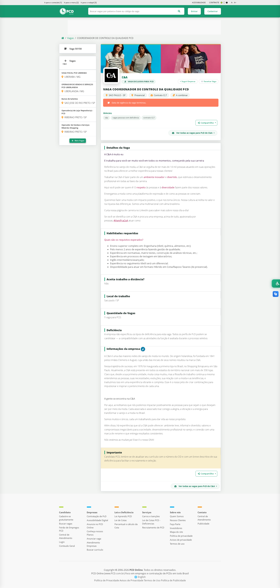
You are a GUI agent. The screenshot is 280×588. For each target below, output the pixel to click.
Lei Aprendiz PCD (123, 516)
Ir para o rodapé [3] (89, 2)
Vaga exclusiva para (141, 81)
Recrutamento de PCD (153, 527)
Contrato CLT (160, 95)
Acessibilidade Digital (97, 520)
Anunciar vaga (94, 538)
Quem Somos (177, 516)
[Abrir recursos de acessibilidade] (276, 283)
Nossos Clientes (178, 520)
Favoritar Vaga (209, 81)
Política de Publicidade (173, 580)
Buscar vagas (65, 523)
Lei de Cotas (120, 520)
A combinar (182, 95)
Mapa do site (176, 531)
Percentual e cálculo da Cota (126, 526)
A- (232, 2)
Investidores (176, 528)
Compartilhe (207, 122)
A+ (235, 2)
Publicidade (203, 523)
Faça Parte (175, 524)
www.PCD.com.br (114, 573)
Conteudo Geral (67, 545)
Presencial (139, 95)
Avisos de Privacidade (132, 580)
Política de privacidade (181, 535)
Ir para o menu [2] (71, 2)
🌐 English (140, 577)
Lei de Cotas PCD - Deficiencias (151, 522)
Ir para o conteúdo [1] (53, 2)
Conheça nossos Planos (95, 533)
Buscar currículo (95, 549)
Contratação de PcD (96, 516)
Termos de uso (177, 543)
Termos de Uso (152, 580)
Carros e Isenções (151, 516)
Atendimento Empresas (93, 544)
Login (62, 541)
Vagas (70, 38)
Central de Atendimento (65, 536)
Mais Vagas (79, 140)
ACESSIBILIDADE (199, 2)
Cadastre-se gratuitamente (66, 518)
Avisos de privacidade (181, 539)
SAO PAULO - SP (117, 95)
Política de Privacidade (107, 580)
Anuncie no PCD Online (95, 526)
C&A (124, 77)
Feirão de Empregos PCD (69, 529)
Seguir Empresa (187, 81)
